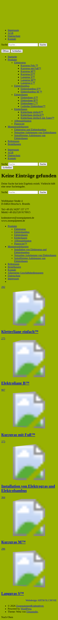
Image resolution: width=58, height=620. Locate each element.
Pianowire (19, 123)
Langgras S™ (28, 77)
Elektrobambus (21, 85)
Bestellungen (14, 144)
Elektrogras (20, 62)
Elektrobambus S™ (31, 88)
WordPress (26, 608)
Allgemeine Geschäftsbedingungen (25, 272)
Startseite (12, 56)
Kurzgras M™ (28, 71)
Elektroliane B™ (29, 100)
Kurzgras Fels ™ (29, 65)
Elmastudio (32, 611)
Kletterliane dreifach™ (32, 115)
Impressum (13, 30)
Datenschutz (14, 36)
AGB (10, 33)
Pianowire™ (20, 243)
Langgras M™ (28, 80)
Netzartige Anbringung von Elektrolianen (35, 132)
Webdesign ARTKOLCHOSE (41, 600)
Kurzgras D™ (28, 74)
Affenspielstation (22, 120)
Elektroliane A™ (29, 97)
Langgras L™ (28, 83)
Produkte (12, 59)
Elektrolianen (21, 94)
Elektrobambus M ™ (31, 91)
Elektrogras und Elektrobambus (30, 129)
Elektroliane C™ (29, 103)
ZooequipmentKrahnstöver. (30, 605)
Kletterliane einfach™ (32, 112)
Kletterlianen (20, 109)
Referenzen (13, 141)
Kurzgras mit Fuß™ (31, 68)
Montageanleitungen (18, 126)
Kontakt (12, 39)
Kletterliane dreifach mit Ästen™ (37, 118)
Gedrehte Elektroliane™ (33, 106)
